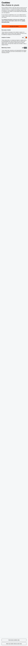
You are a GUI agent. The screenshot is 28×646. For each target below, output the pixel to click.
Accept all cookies (14, 26)
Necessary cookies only (14, 640)
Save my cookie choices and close (14, 643)
